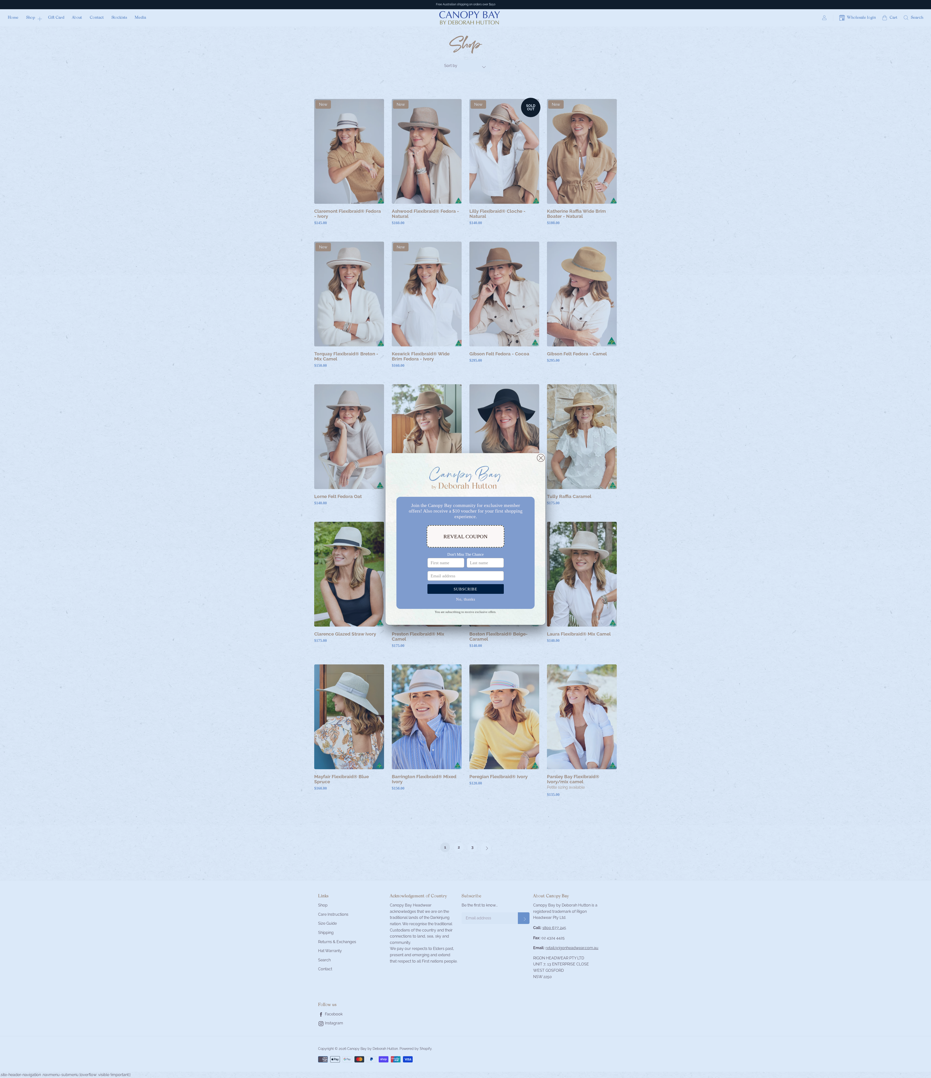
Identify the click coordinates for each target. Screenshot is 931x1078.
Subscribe (465, 589)
